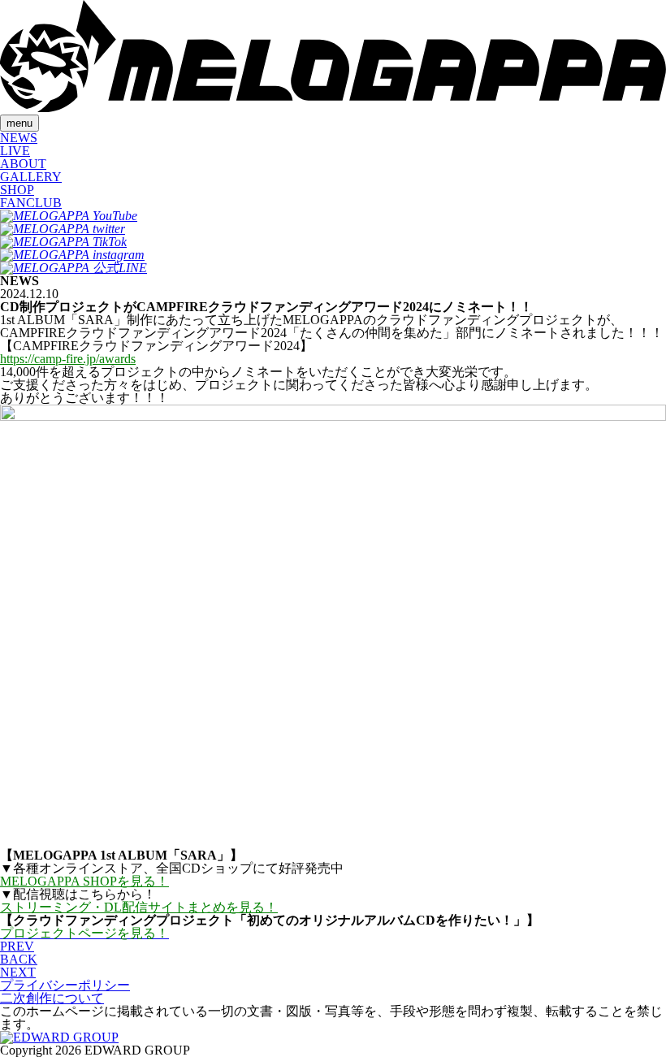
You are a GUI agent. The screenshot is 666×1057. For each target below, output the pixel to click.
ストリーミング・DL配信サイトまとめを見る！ (139, 907)
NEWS (18, 138)
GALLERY (31, 177)
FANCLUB (31, 203)
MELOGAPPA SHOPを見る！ (84, 881)
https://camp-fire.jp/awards (68, 359)
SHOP (17, 190)
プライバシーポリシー (65, 985)
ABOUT (23, 164)
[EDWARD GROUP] (59, 1037)
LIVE (15, 151)
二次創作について (52, 998)
